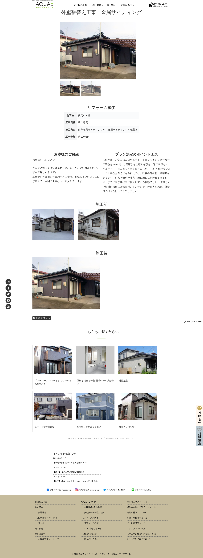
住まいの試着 (90, 534)
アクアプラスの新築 (136, 528)
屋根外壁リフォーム (43, 318)
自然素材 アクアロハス (137, 512)
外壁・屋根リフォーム (137, 518)
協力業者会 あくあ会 (47, 518)
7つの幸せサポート (93, 528)
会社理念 (42, 512)
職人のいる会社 (91, 539)
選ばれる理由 (41, 502)
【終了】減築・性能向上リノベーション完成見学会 (75, 481)
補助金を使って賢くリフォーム (141, 507)
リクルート (43, 523)
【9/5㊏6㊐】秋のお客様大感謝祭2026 (70, 462)
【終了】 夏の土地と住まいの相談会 (69, 472)
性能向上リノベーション (138, 502)
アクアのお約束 (91, 518)
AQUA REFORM (88, 502)
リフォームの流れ (92, 523)
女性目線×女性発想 (93, 507)
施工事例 (39, 528)
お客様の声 (40, 534)
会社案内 (39, 507)
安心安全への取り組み (94, 512)
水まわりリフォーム (136, 523)
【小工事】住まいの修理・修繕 (141, 534)
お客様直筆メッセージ (48, 539)
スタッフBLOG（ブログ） (139, 539)
